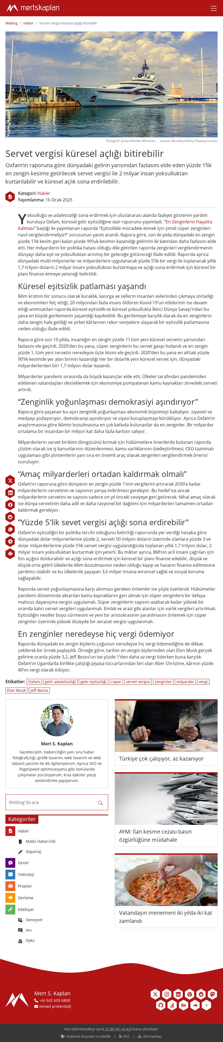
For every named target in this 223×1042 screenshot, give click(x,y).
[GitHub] (160, 1005)
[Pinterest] (189, 994)
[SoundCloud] (195, 1005)
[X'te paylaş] (10, 480)
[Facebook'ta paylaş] (10, 505)
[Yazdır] (10, 553)
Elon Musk (16, 690)
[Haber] (10, 196)
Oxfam (34, 681)
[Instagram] (166, 994)
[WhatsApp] (10, 529)
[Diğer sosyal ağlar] (206, 1005)
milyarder (185, 681)
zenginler (163, 681)
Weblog (11, 23)
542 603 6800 (54, 1000)
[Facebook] (10, 505)
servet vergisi (138, 681)
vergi (203, 681)
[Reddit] (10, 517)
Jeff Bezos (39, 690)
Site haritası (152, 1036)
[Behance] (183, 1005)
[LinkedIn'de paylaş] (10, 492)
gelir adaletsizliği (60, 681)
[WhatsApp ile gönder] (10, 529)
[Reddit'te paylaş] (10, 517)
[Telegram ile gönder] (10, 541)
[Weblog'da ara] (100, 802)
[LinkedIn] (10, 492)
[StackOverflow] (172, 1005)
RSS (126, 1036)
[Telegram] (10, 541)
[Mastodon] (212, 994)
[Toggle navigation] (212, 8)
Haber (28, 23)
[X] (10, 480)
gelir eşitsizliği (93, 681)
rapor (116, 681)
